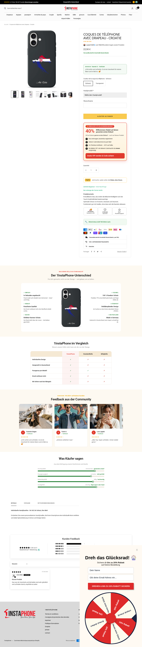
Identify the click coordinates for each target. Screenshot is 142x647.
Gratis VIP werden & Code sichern (100, 156)
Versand (27, 503)
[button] (14, 94)
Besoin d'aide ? (122, 251)
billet (74, 15)
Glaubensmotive (112, 15)
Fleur (130, 15)
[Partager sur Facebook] (91, 251)
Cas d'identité (92, 15)
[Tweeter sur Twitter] (98, 251)
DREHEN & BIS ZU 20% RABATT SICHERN (111, 586)
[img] (16, 572)
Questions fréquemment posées (121, 2)
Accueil (6, 24)
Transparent (100, 83)
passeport (27, 15)
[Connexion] (132, 8)
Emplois (47, 626)
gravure (81, 15)
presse (47, 629)
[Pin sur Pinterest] (94, 251)
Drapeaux (10, 15)
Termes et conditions (51, 614)
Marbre (67, 15)
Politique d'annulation (52, 623)
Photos (123, 15)
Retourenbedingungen (46, 503)
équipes (18, 15)
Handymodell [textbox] (88, 91)
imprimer (48, 620)
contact (109, 2)
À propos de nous (100, 2)
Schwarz (88, 83)
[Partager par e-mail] (101, 251)
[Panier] (137, 8)
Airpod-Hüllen (65, 18)
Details (13, 503)
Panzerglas (77, 18)
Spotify (59, 15)
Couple (51, 15)
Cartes (101, 15)
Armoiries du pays (40, 15)
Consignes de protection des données (57, 617)
